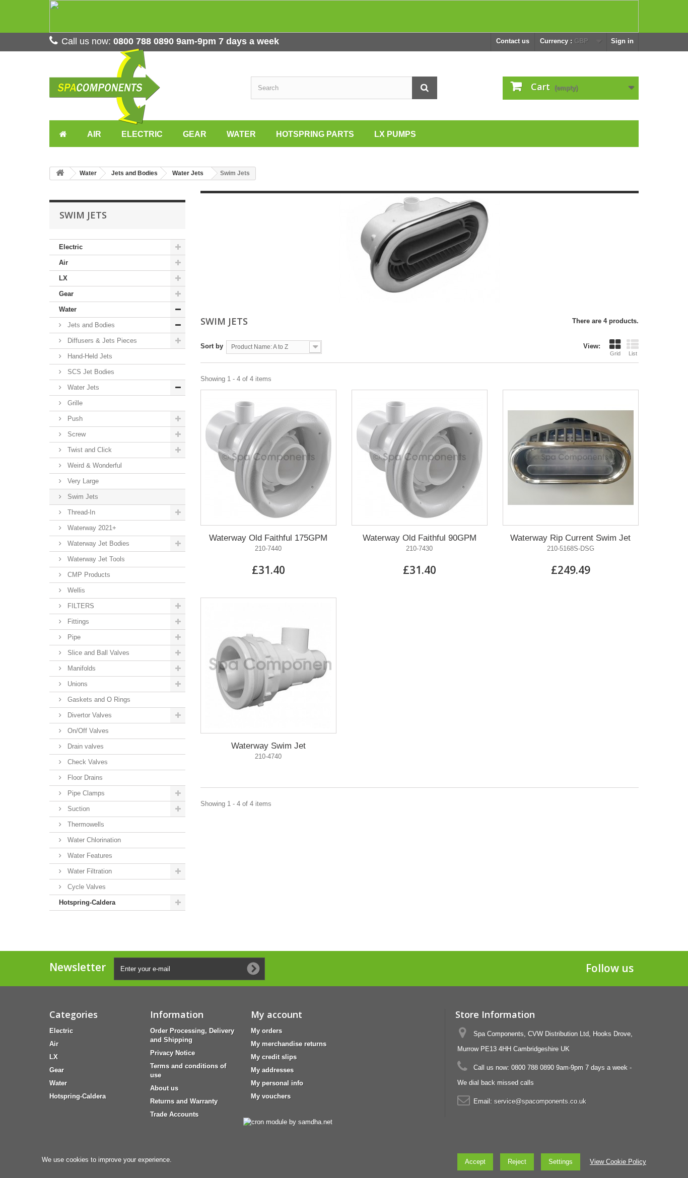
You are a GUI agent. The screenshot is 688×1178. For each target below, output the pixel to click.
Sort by (211, 346)
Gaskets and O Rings (97, 699)
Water (68, 309)
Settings (560, 1161)
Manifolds (80, 668)
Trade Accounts (174, 1114)
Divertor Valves (88, 715)
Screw (75, 434)
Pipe (73, 637)
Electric (71, 247)
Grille (74, 403)
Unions (76, 684)
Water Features (88, 855)
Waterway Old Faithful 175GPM (268, 538)
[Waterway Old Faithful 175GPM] (268, 458)
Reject (517, 1161)
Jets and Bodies (90, 325)
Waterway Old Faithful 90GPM (419, 538)
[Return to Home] (60, 173)
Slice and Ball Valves (97, 652)
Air (63, 262)
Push (74, 418)
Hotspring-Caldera (87, 902)
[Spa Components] (142, 87)
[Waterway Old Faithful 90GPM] (420, 458)
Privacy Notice (172, 1053)
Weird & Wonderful (93, 465)
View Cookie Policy (618, 1161)
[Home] (63, 132)
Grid (615, 353)
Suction (77, 809)
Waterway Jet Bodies (97, 543)
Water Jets (82, 387)
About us (164, 1088)
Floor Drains (84, 777)
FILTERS (79, 606)
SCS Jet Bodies (89, 372)
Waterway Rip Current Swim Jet (570, 538)
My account (276, 1014)
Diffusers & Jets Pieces (101, 340)
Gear (66, 294)
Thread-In (80, 512)
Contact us (512, 41)
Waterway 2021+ (90, 528)
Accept (475, 1161)
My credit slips (274, 1057)
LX (63, 278)
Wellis (75, 590)
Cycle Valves (85, 887)
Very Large (82, 481)
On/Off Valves (87, 730)
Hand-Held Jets (88, 356)
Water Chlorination (93, 840)
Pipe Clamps (85, 793)
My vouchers (271, 1096)
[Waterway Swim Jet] (268, 665)
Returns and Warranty (184, 1101)
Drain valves (84, 746)
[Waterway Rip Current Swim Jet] (571, 458)
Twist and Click (88, 450)
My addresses (272, 1070)
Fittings (77, 621)
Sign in (622, 41)
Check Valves (86, 762)
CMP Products (87, 574)
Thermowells (84, 824)
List (633, 353)
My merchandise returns (288, 1044)
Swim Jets (81, 496)
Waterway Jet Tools (95, 559)
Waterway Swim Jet (268, 746)
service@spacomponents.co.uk (540, 1101)
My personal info (277, 1083)
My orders (266, 1031)
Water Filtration (88, 871)
